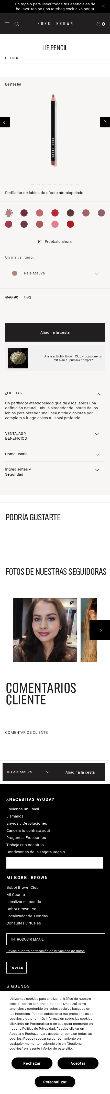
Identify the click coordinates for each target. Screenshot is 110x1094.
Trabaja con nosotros (25, 845)
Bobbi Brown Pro (21, 909)
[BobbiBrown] (55, 23)
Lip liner (11, 58)
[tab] (27, 732)
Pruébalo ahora (58, 241)
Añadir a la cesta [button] (55, 332)
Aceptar (78, 1063)
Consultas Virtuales (23, 923)
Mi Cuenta (15, 894)
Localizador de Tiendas (27, 916)
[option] (9, 213)
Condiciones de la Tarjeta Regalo (35, 852)
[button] (7, 23)
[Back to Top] (100, 826)
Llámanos (15, 816)
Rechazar (32, 1063)
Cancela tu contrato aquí (28, 830)
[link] (100, 23)
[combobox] (54, 863)
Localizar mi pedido (23, 902)
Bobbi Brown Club (22, 887)
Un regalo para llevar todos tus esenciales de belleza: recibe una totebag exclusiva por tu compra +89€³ (55, 9)
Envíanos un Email (22, 809)
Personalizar (55, 1082)
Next (105, 122)
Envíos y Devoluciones (26, 823)
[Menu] (7, 23)
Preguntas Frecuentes (26, 837)
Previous (5, 122)
